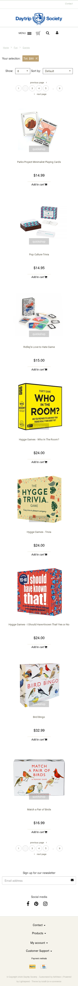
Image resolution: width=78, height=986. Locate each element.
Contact (69, 3)
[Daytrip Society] (39, 19)
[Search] (48, 33)
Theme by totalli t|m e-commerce (46, 981)
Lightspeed (24, 981)
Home (6, 47)
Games (26, 47)
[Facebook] (28, 903)
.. (53, 88)
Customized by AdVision (50, 976)
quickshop (39, 149)
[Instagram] (45, 903)
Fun (16, 47)
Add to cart (38, 184)
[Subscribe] (72, 878)
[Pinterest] (36, 903)
